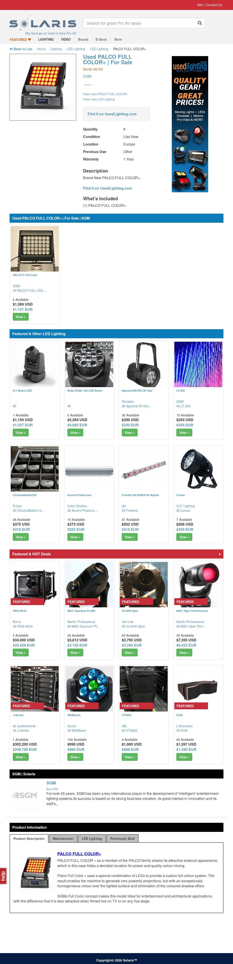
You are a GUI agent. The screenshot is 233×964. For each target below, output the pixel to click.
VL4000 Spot (130, 611)
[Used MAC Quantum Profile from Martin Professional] (89, 586)
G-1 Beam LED (22, 390)
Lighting (56, 49)
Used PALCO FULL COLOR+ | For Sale (107, 59)
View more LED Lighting (99, 99)
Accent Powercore (79, 495)
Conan (180, 495)
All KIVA (181, 730)
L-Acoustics (184, 726)
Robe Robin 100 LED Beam (84, 390)
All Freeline (130, 510)
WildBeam (74, 715)
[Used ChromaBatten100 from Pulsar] (35, 470)
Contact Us (214, 4)
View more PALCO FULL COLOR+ (105, 94)
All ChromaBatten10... (28, 510)
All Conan (183, 510)
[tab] (29, 838)
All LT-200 (183, 406)
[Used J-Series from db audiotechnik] (35, 690)
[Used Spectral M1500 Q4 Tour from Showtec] (144, 366)
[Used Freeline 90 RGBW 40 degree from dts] (144, 470)
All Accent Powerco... (82, 510)
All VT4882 (129, 730)
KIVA (179, 715)
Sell (200, 4)
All (14, 406)
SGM (87, 76)
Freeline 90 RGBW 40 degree (140, 495)
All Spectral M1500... (137, 406)
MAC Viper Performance (192, 611)
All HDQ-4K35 (23, 626)
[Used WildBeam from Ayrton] (89, 690)
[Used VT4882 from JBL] (144, 690)
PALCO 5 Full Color (25, 275)
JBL (124, 726)
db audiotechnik (24, 726)
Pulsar (17, 506)
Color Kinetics (77, 506)
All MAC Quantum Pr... (83, 626)
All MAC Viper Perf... (191, 626)
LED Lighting (76, 49)
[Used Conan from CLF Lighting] (198, 468)
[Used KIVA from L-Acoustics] (198, 690)
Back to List (22, 49)
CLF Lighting (185, 506)
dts (124, 506)
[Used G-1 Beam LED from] (35, 366)
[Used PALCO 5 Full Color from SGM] (35, 250)
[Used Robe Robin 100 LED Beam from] (89, 366)
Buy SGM (52, 789)
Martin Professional (81, 621)
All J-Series (21, 730)
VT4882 (127, 715)
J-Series (18, 715)
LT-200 (180, 390)
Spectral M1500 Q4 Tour (137, 390)
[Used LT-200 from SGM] (198, 366)
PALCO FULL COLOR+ (79, 854)
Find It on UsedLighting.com (112, 113)
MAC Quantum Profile (81, 611)
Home (41, 49)
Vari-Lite (128, 621)
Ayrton (72, 726)
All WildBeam (76, 730)
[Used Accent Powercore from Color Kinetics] (89, 470)
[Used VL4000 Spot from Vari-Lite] (144, 586)
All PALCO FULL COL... (29, 290)
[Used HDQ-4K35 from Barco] (35, 586)
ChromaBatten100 (25, 495)
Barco (17, 621)
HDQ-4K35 (20, 611)
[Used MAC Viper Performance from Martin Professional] (198, 586)
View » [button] (21, 316)
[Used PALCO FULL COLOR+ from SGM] (43, 118)
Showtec (128, 401)
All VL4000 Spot (133, 626)
